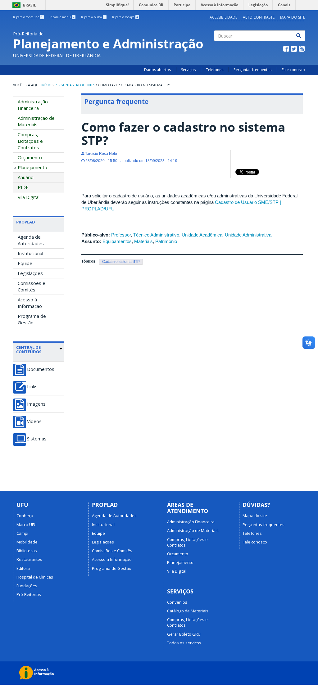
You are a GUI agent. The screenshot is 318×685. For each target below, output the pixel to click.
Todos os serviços (184, 643)
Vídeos (34, 421)
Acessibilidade (223, 17)
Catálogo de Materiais (187, 611)
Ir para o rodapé (125, 17)
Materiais (143, 241)
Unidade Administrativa (248, 234)
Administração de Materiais (36, 121)
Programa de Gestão (32, 319)
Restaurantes (29, 559)
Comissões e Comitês (31, 286)
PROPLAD (25, 222)
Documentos (40, 369)
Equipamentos (117, 241)
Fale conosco (293, 69)
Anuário (26, 177)
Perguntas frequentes (252, 69)
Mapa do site (292, 17)
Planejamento (32, 167)
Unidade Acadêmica (202, 234)
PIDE (23, 187)
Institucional (30, 253)
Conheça (24, 515)
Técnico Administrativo (156, 234)
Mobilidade (27, 542)
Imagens (36, 404)
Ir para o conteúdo (28, 17)
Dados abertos (157, 69)
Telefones (214, 69)
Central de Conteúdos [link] (28, 349)
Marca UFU (26, 524)
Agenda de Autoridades (31, 240)
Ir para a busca (93, 17)
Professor (121, 234)
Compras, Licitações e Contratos (30, 141)
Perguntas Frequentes (75, 85)
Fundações (26, 585)
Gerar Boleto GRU (184, 634)
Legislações (30, 273)
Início (46, 85)
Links (32, 386)
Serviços (188, 69)
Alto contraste (259, 17)
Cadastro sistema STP (121, 261)
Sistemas (37, 438)
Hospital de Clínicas (34, 577)
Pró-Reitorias (28, 594)
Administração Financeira (33, 104)
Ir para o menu (62, 17)
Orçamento (30, 157)
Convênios (177, 602)
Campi (22, 533)
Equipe (25, 263)
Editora (23, 568)
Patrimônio (166, 241)
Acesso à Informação (30, 302)
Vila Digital (28, 197)
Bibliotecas (26, 550)
